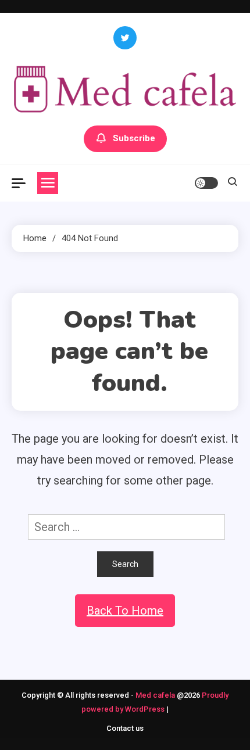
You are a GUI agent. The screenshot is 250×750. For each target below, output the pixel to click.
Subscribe (134, 138)
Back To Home (125, 611)
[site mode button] (206, 183)
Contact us (125, 728)
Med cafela (155, 695)
